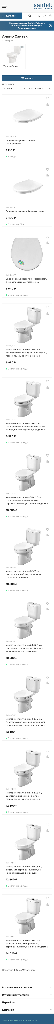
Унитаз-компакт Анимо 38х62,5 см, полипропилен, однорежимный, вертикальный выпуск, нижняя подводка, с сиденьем (27, 500)
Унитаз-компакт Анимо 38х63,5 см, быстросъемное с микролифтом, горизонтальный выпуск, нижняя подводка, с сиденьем (24, 796)
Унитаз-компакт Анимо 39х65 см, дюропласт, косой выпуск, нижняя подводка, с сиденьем (23, 574)
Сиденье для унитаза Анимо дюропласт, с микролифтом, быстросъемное (26, 280)
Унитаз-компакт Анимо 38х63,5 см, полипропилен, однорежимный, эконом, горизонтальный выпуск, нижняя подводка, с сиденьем (26, 352)
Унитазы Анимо (10, 66)
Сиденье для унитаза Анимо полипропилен (20, 142)
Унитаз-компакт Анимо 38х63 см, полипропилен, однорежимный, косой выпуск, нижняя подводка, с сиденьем (25, 426)
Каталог (10, 15)
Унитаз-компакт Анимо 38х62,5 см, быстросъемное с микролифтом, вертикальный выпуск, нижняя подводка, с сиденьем (27, 943)
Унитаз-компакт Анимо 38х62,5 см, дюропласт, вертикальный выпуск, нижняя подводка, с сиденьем (24, 869)
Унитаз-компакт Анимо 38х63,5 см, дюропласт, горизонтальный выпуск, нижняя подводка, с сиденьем (24, 648)
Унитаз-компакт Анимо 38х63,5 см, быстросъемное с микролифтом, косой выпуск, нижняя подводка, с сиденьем (25, 722)
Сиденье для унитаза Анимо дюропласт (26, 211)
